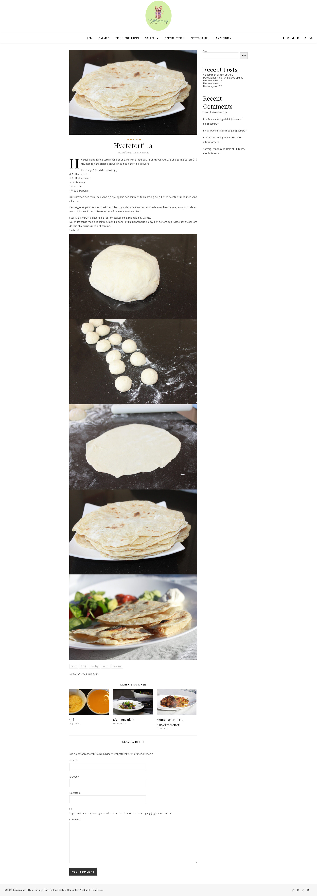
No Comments (141, 152)
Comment (74, 819)
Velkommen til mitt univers (218, 74)
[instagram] (288, 37)
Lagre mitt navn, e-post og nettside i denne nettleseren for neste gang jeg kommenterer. (120, 813)
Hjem (89, 38)
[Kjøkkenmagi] (158, 15)
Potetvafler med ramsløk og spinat (223, 77)
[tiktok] (293, 37)
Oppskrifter (173, 38)
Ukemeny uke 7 (124, 720)
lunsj (83, 666)
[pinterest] (298, 37)
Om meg (103, 38)
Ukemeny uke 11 (212, 83)
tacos (105, 666)
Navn (73, 760)
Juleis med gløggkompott (233, 130)
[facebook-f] (284, 37)
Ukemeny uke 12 (212, 80)
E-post (74, 776)
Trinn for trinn (127, 38)
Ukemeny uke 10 (212, 86)
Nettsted (74, 792)
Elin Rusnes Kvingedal (86, 673)
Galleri (150, 38)
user (205, 112)
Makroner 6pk (219, 112)
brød (73, 666)
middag (94, 666)
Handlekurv (222, 38)
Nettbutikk (199, 38)
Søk (205, 51)
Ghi (71, 720)
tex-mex (117, 666)
